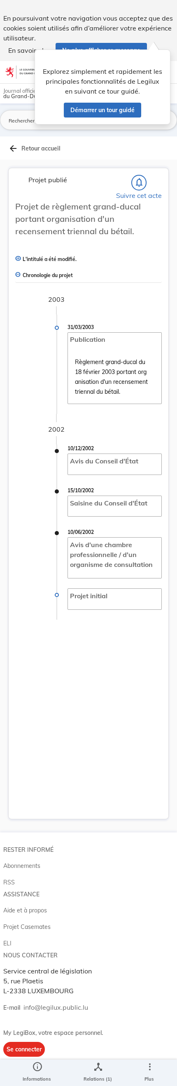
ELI (7, 943)
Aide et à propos (25, 910)
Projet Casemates (27, 927)
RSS (9, 882)
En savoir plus (29, 50)
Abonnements (21, 866)
